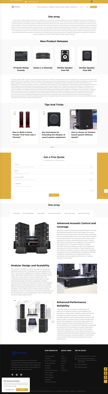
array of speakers (28, 213)
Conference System (50, 363)
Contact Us (73, 7)
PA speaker (48, 365)
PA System (48, 358)
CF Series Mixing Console (21, 69)
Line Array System (50, 356)
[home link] (16, 7)
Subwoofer (48, 368)
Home (39, 7)
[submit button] (87, 7)
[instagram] (21, 374)
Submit (54, 195)
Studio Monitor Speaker (51, 370)
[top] (105, 381)
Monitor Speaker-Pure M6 (65, 69)
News (63, 7)
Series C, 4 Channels (43, 68)
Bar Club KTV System (50, 361)
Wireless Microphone (50, 382)
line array (16, 213)
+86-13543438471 (82, 364)
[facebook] (12, 374)
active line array (69, 213)
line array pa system (54, 213)
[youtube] (16, 374)
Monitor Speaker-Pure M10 (87, 69)
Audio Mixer (48, 379)
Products (52, 7)
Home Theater (49, 375)
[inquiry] (106, 191)
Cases (67, 7)
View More (15, 142)
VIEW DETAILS (21, 55)
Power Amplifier (49, 377)
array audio (41, 213)
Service (57, 7)
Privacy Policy (81, 391)
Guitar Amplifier (49, 372)
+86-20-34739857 (17, 0)
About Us (45, 7)
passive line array (83, 213)
